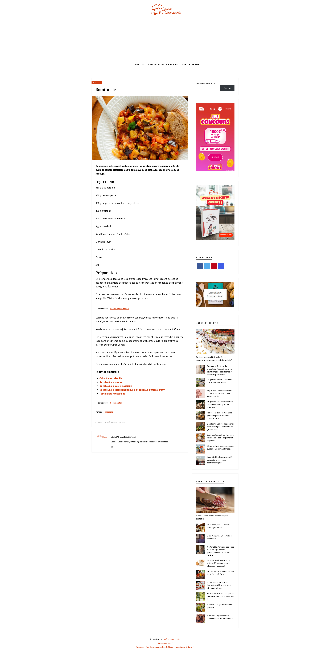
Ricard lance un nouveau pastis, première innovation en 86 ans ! (220, 596)
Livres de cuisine (190, 65)
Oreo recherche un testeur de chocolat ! (220, 537)
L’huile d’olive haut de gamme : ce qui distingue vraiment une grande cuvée (220, 426)
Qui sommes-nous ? (165, 643)
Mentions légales (142, 647)
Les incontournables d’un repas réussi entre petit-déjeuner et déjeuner (220, 438)
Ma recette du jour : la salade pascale (219, 606)
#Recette (109, 412)
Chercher (228, 88)
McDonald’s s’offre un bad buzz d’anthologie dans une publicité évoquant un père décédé (220, 551)
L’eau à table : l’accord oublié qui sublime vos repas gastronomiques (219, 460)
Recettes (139, 65)
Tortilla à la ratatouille (112, 393)
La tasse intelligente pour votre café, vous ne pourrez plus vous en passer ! (219, 563)
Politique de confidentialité (176, 647)
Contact (191, 647)
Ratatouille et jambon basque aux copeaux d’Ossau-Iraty (132, 389)
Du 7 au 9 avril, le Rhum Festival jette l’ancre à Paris (220, 572)
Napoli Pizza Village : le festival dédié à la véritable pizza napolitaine (219, 585)
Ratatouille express (110, 382)
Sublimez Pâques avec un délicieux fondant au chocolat (220, 617)
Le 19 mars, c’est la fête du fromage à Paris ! (218, 526)
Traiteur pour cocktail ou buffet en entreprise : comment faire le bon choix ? (214, 358)
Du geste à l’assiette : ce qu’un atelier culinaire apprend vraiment (220, 404)
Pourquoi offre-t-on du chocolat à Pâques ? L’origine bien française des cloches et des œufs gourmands (219, 370)
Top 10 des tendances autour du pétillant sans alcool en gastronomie (219, 393)
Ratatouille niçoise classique (115, 385)
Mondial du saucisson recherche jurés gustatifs (212, 517)
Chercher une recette (205, 83)
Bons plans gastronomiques (163, 65)
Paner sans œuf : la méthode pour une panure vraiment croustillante (219, 415)
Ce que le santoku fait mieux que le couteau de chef (219, 381)
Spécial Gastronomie (116, 422)
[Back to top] (327, 651)
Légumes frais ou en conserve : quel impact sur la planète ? (220, 447)
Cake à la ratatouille (110, 378)
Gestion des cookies (158, 647)
